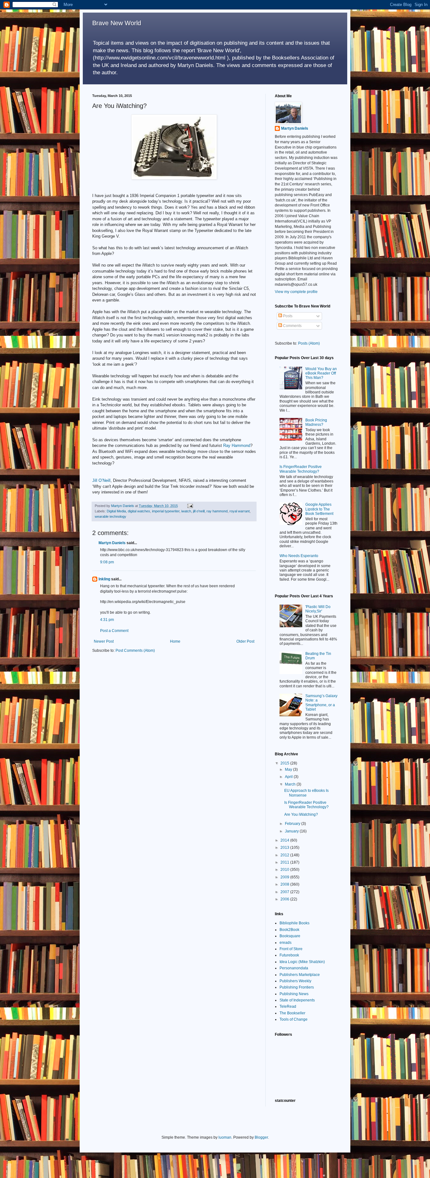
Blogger (261, 1137)
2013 (285, 847)
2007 (285, 892)
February (293, 823)
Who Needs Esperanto (299, 556)
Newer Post (104, 641)
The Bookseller (292, 1013)
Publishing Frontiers (297, 987)
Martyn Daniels (112, 543)
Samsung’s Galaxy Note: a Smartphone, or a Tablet (321, 703)
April (289, 777)
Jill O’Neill (101, 480)
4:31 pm (107, 619)
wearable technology (110, 516)
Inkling (104, 579)
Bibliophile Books (294, 923)
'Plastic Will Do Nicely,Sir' (318, 609)
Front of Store (291, 949)
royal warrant (239, 511)
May (289, 769)
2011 (285, 862)
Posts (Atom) (309, 343)
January (292, 831)
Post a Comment (114, 630)
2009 (285, 877)
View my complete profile (296, 292)
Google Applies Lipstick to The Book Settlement (319, 509)
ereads (285, 942)
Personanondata (294, 968)
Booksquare (290, 936)
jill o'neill (199, 511)
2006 (285, 899)
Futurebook (289, 955)
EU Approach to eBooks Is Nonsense (306, 792)
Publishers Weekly (295, 981)
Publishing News (294, 994)
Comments (292, 326)
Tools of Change (294, 1019)
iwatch (186, 511)
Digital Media (116, 511)
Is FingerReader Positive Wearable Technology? (301, 469)
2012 (285, 855)
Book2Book (289, 929)
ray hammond (217, 511)
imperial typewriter (165, 511)
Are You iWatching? (301, 814)
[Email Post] (190, 506)
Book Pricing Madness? (316, 422)
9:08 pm (107, 562)
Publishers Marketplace (300, 974)
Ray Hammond (236, 445)
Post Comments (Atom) (135, 650)
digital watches (139, 511)
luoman (224, 1137)
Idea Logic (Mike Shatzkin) (302, 962)
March (291, 784)
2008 (285, 884)
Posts (287, 316)
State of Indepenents (297, 1000)
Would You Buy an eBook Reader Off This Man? (321, 373)
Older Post (245, 641)
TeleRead (288, 1006)
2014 (285, 840)
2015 (285, 763)
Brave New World (116, 23)
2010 (285, 869)
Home (175, 641)
